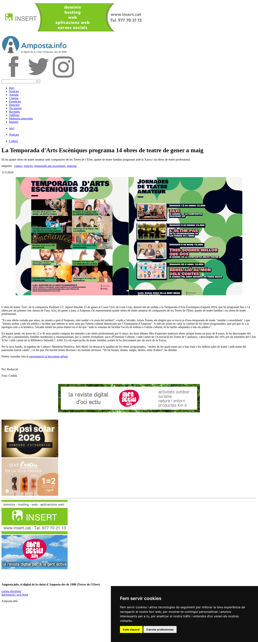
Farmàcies (15, 101)
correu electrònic (11, 591)
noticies (28, 166)
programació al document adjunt (48, 356)
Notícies (14, 91)
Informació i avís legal (15, 594)
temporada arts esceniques (49, 166)
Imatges (13, 121)
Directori (14, 104)
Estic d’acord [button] (131, 629)
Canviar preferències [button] (160, 629)
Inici (11, 88)
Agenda (14, 94)
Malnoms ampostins (21, 118)
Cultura (13, 141)
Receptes (14, 111)
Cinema (13, 98)
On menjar (15, 108)
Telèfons (14, 115)
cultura (18, 166)
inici (11, 128)
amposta (72, 166)
